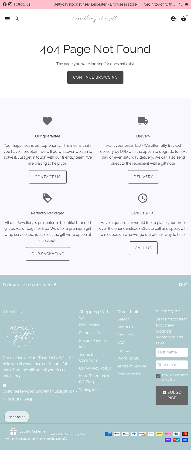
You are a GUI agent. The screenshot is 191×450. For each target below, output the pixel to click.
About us (125, 327)
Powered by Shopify (25, 438)
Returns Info (89, 333)
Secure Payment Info (93, 343)
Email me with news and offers (175, 377)
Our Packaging (47, 254)
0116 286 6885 (17, 399)
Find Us (123, 350)
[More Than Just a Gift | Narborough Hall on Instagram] (10, 4)
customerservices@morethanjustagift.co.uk (40, 388)
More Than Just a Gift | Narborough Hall (60, 434)
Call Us (143, 248)
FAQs (121, 342)
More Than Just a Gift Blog (94, 379)
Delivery (143, 177)
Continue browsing (95, 77)
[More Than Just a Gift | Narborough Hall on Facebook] (5, 4)
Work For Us (128, 358)
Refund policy (129, 374)
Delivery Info (90, 325)
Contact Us (48, 177)
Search (123, 319)
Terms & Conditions (88, 357)
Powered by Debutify (53, 438)
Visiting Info (89, 389)
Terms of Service (131, 366)
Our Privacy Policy (95, 368)
